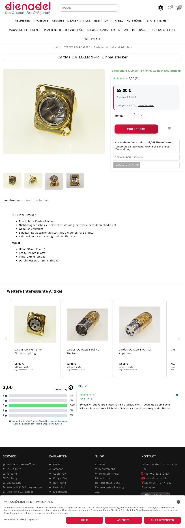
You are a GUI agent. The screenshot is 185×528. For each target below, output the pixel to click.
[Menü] (167, 494)
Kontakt (100, 464)
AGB (98, 491)
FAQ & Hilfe (14, 469)
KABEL (119, 20)
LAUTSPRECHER (157, 20)
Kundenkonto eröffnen (21, 464)
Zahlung (12, 478)
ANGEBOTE (41, 20)
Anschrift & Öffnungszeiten (24, 487)
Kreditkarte (60, 491)
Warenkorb (136, 129)
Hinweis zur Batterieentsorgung (107, 480)
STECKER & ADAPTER (101, 29)
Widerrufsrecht (105, 469)
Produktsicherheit (37, 200)
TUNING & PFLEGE (164, 29)
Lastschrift (60, 487)
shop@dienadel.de (157, 478)
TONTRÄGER (140, 29)
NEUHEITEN (22, 20)
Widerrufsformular (107, 473)
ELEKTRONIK (102, 20)
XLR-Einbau (124, 47)
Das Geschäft (15, 482)
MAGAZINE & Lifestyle (24, 29)
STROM (123, 29)
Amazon (58, 469)
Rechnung (59, 482)
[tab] (13, 200)
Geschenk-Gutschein (20, 491)
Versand (12, 473)
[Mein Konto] (160, 8)
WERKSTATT (93, 39)
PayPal (57, 464)
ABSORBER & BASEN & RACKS (71, 20)
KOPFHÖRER (135, 20)
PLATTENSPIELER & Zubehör (63, 29)
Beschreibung (13, 200)
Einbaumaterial (103, 47)
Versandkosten (146, 105)
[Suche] (122, 8)
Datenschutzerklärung (109, 487)
